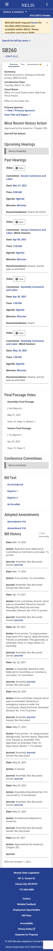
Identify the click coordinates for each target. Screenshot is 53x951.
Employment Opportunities (26, 910)
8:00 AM (17, 192)
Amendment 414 (16, 521)
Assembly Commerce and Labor (25, 288)
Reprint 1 (12, 491)
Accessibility (26, 923)
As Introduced (15, 484)
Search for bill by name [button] (15, 40)
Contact (26, 898)
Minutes (21, 205)
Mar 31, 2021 (20, 185)
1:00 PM (17, 303)
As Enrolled (13, 504)
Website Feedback (26, 904)
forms (34, 22)
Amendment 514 (16, 528)
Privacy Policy (25, 929)
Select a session (13, 11)
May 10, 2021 (20, 350)
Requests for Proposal (26, 934)
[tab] (13, 64)
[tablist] (26, 465)
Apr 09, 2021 (19, 239)
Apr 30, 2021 (19, 296)
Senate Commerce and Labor (26, 177)
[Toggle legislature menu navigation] (46, 4)
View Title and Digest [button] (16, 114)
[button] (19, 110)
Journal (19, 564)
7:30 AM (17, 246)
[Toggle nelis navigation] (7, 4)
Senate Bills (11, 56)
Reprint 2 (12, 497)
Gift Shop (26, 915)
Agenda (20, 198)
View (20, 168)
